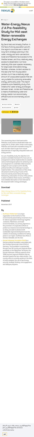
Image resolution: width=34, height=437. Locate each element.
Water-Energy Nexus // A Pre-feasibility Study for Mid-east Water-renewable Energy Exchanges (16, 193)
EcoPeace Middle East (10, 214)
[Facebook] (15, 112)
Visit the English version (20, 5)
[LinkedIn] (12, 112)
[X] (10, 112)
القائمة (31, 10)
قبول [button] (4, 434)
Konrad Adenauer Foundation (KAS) (14, 240)
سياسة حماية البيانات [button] (8, 429)
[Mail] (17, 112)
